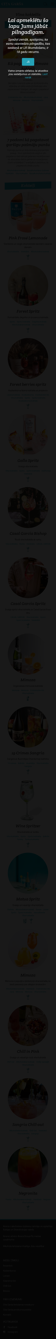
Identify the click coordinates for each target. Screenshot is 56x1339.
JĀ (28, 61)
